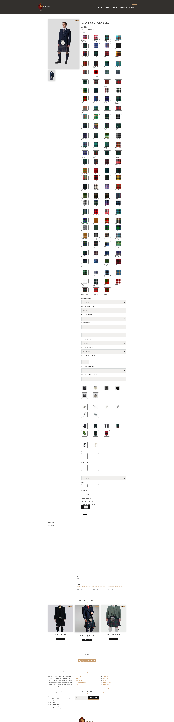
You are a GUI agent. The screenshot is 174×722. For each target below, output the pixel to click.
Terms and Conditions (108, 675)
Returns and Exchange (108, 677)
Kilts (99, 7)
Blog (77, 673)
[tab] (60, 526)
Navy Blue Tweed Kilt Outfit (98, 575)
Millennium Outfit (60, 623)
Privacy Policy (106, 673)
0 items (127, 4)
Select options (60, 627)
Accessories (122, 7)
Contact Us (132, 7)
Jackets (113, 7)
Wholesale (105, 667)
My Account (116, 4)
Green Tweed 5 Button (113, 623)
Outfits (106, 7)
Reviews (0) (51, 529)
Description (51, 526)
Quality (104, 679)
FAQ (104, 681)
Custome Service (107, 671)
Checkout (134, 4)
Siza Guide (105, 665)
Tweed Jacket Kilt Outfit (91, 20)
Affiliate (104, 669)
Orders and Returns (81, 671)
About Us (78, 667)
